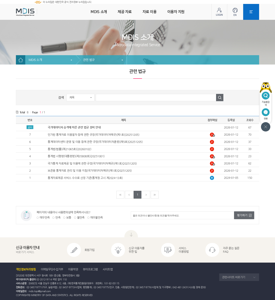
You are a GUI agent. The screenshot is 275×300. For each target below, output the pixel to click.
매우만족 (45, 217)
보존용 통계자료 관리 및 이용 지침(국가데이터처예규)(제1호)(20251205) (90, 170)
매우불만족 (96, 217)
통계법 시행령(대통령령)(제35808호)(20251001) (76, 156)
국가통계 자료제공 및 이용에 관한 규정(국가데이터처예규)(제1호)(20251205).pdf (212, 163)
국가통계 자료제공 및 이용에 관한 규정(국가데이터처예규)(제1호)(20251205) (92, 163)
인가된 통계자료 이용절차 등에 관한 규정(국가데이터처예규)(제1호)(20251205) (93, 134)
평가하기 (242, 215)
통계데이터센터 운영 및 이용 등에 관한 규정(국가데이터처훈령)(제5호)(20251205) (95, 141)
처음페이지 (120, 195)
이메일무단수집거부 (52, 269)
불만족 (81, 217)
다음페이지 (146, 195)
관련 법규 (88, 60)
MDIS (34, 12)
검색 (61, 97)
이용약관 (73, 269)
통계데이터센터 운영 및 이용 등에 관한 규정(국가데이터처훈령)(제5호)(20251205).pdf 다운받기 (212, 142)
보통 (68, 217)
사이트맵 (108, 269)
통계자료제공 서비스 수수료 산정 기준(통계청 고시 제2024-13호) (85, 177)
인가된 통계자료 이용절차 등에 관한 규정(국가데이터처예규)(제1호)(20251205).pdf (212, 135)
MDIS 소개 (35, 60)
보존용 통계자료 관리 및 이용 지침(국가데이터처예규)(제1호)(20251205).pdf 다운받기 (212, 171)
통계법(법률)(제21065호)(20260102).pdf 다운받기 (212, 149)
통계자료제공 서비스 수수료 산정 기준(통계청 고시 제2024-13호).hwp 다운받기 (212, 178)
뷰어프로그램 (90, 269)
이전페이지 (129, 195)
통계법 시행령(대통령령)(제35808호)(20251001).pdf (212, 156)
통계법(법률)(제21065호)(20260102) (69, 149)
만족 (57, 217)
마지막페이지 (155, 195)
